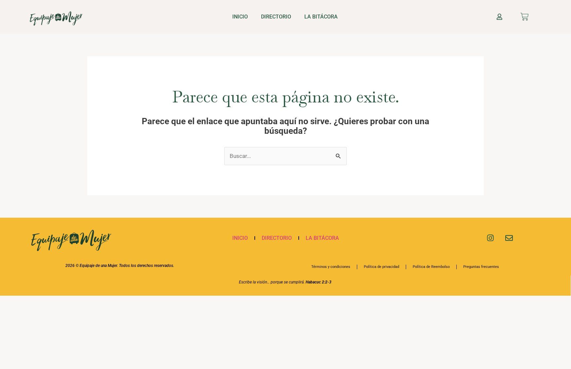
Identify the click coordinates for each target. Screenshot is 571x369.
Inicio (240, 17)
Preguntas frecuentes (481, 267)
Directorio (276, 17)
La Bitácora (321, 17)
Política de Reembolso (431, 267)
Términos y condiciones (330, 267)
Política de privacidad (381, 267)
